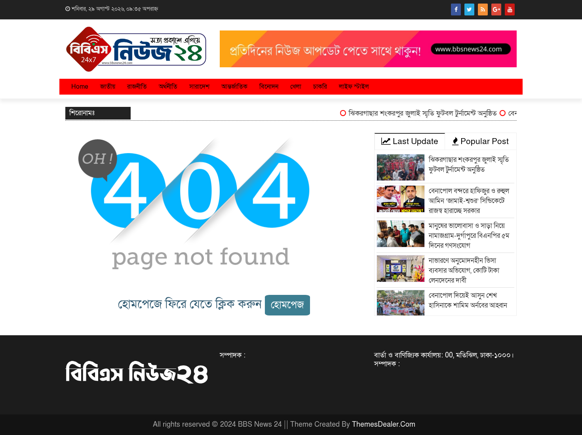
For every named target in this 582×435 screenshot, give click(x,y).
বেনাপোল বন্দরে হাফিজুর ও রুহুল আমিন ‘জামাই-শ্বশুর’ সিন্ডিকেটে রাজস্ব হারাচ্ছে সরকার (469, 200)
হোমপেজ (287, 305)
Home (79, 86)
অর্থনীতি (168, 86)
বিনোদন (268, 86)
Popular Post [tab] (483, 141)
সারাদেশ (199, 86)
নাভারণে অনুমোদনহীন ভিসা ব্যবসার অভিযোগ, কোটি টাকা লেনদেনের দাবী (464, 270)
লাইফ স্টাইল (354, 86)
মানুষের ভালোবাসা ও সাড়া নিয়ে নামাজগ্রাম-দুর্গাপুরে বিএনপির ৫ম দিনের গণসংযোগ (469, 235)
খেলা (295, 86)
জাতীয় (107, 86)
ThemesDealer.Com (383, 424)
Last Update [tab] (414, 141)
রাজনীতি (137, 86)
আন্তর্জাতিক (234, 86)
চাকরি (320, 86)
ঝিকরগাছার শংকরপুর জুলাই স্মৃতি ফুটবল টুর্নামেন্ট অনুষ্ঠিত (417, 113)
